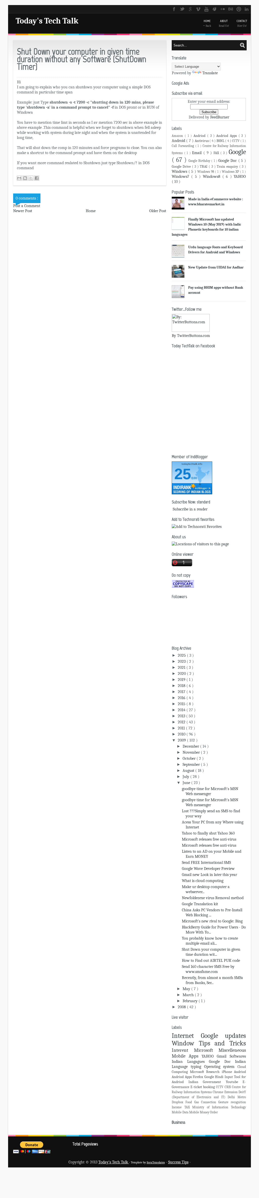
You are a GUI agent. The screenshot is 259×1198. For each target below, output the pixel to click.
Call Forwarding (183, 146)
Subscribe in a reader (190, 509)
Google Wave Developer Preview (208, 868)
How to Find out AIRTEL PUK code (211, 960)
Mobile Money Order (203, 1112)
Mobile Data (180, 1112)
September (192, 764)
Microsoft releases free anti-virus (209, 839)
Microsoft (206, 1050)
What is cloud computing (202, 880)
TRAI (204, 166)
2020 (182, 673)
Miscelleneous (232, 1050)
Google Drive (182, 166)
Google (237, 152)
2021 (182, 667)
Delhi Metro (237, 1097)
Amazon (178, 136)
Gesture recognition (232, 1102)
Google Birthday (199, 161)
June (187, 782)
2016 (182, 698)
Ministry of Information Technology (219, 1107)
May (187, 989)
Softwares (238, 1056)
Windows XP (231, 172)
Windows (180, 171)
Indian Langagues (190, 1061)
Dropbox (178, 1102)
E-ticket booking (203, 1087)
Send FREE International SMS (206, 862)
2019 (182, 679)
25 (182, 474)
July (186, 776)
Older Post (157, 211)
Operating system (221, 1066)
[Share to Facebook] (36, 178)
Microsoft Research (206, 1072)
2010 (182, 734)
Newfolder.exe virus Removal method (213, 898)
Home (91, 211)
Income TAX (182, 1107)
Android (179, 140)
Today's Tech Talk (47, 21)
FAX (217, 153)
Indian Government (207, 1082)
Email (197, 153)
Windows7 (181, 176)
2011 (182, 728)
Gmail (223, 1056)
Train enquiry (228, 166)
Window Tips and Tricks (209, 1043)
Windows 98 (206, 172)
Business (178, 1122)
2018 (182, 685)
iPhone (228, 1072)
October (190, 758)
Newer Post (22, 211)
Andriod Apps (227, 136)
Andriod (200, 136)
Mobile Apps (187, 1056)
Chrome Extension (226, 1092)
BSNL (221, 141)
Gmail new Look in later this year (209, 874)
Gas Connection (206, 1102)
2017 (182, 692)
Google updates (223, 1035)
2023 (182, 661)
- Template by (147, 1162)
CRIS (228, 1087)
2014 (182, 710)
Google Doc (228, 160)
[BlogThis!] (25, 178)
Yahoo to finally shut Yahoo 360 (208, 833)
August (189, 770)
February (191, 1001)
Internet (186, 1035)
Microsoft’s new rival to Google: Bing (212, 921)
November (192, 752)
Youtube (234, 1082)
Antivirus (202, 141)
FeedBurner (219, 117)
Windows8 (212, 176)
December (191, 746)
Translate (210, 73)
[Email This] (19, 178)
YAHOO (240, 176)
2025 (182, 655)
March (189, 995)
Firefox (198, 1077)
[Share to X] (30, 178)
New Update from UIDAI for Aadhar (216, 267)
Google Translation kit (200, 904)
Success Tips (178, 1162)
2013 (182, 716)
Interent (183, 1050)
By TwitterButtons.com (191, 335)
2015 (182, 704)
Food (189, 1102)
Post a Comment (26, 206)
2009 (182, 740)
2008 (182, 1007)
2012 (182, 722)
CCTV (236, 141)
